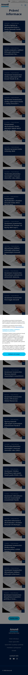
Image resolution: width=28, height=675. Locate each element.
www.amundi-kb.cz (19, 327)
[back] (24, 345)
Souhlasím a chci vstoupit (14, 354)
